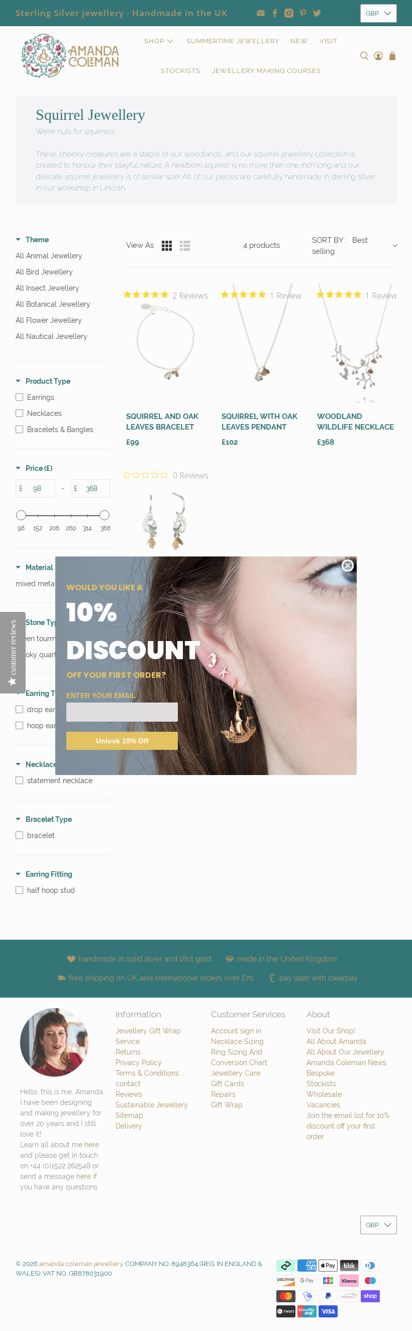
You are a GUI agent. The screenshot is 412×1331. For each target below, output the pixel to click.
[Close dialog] (348, 566)
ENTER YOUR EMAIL (101, 695)
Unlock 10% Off (122, 741)
